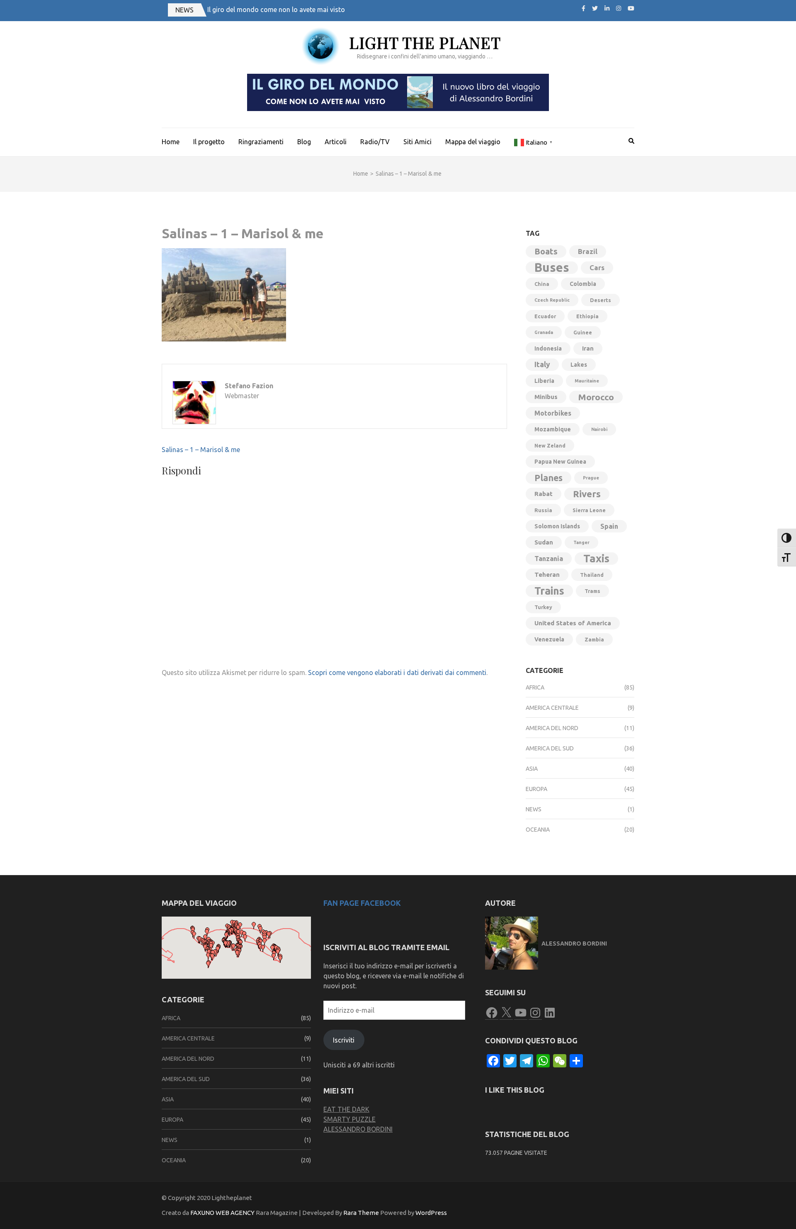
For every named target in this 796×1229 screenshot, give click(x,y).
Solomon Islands (557, 526)
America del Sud (550, 748)
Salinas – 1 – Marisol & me (201, 449)
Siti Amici (417, 141)
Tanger (581, 542)
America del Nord (552, 728)
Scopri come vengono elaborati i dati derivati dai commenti (397, 672)
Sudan (543, 542)
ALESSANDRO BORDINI (358, 1129)
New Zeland (549, 445)
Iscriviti (343, 1040)
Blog (304, 141)
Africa (535, 687)
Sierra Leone (589, 510)
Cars (597, 267)
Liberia (544, 380)
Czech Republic (552, 300)
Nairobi (599, 429)
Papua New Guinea (560, 461)
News (533, 809)
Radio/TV (375, 141)
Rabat (543, 493)
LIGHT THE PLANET (425, 42)
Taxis (596, 558)
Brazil (587, 251)
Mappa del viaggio (472, 141)
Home (171, 141)
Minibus (546, 396)
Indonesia (548, 348)
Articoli (336, 141)
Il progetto (209, 141)
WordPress (431, 1212)
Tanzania (548, 558)
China (541, 284)
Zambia (594, 639)
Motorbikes (552, 413)
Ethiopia (587, 316)
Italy (542, 364)
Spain (609, 526)
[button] (207, 932)
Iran (588, 348)
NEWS (184, 10)
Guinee (582, 332)
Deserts (600, 300)
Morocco (596, 397)
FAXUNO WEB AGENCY (222, 1212)
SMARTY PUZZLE (349, 1119)
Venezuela (549, 639)
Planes (548, 478)
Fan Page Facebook (362, 903)
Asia (532, 768)
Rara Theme (361, 1212)
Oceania (538, 829)
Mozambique (552, 429)
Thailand (592, 575)
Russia (543, 510)
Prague (591, 477)
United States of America (572, 623)
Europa (536, 789)
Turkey (543, 607)
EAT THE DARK (346, 1109)
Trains (549, 591)
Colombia (583, 284)
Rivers (587, 494)
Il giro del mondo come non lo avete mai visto (276, 9)
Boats (546, 251)
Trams (592, 591)
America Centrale (552, 707)
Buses (551, 267)
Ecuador (545, 316)
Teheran (547, 574)
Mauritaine (587, 380)
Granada (543, 332)
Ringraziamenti (261, 141)
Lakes (578, 364)
